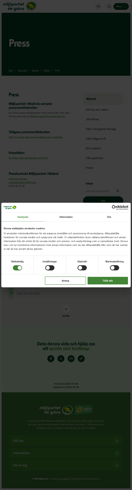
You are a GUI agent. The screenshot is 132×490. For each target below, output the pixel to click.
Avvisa (65, 280)
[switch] (49, 267)
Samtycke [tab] (22, 216)
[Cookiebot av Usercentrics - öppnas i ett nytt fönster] (114, 207)
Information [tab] (66, 216)
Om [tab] (109, 216)
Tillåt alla (108, 280)
